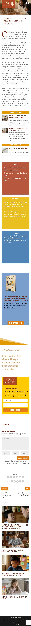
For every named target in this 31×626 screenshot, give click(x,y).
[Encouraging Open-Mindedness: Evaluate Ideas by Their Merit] (15, 563)
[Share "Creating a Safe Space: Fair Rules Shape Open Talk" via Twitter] (10, 477)
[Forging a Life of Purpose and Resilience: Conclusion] (15, 539)
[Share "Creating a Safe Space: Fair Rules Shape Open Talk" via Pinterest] (13, 477)
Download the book (15, 323)
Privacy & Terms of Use (21, 620)
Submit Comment (23, 458)
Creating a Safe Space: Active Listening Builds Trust (18, 129)
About (4, 620)
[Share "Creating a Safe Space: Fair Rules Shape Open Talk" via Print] (23, 477)
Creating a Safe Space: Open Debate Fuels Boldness (17, 116)
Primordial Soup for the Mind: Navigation (18, 149)
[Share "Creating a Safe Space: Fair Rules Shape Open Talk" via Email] (20, 477)
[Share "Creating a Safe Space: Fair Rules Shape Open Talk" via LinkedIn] (17, 477)
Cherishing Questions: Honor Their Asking (14, 597)
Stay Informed (15, 622)
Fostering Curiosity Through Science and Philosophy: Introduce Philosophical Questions (15, 526)
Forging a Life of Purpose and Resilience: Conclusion (13, 550)
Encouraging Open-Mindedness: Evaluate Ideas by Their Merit (13, 574)
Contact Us (10, 620)
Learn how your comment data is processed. (15, 463)
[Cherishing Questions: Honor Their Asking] (15, 586)
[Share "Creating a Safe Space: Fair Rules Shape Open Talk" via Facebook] (7, 477)
